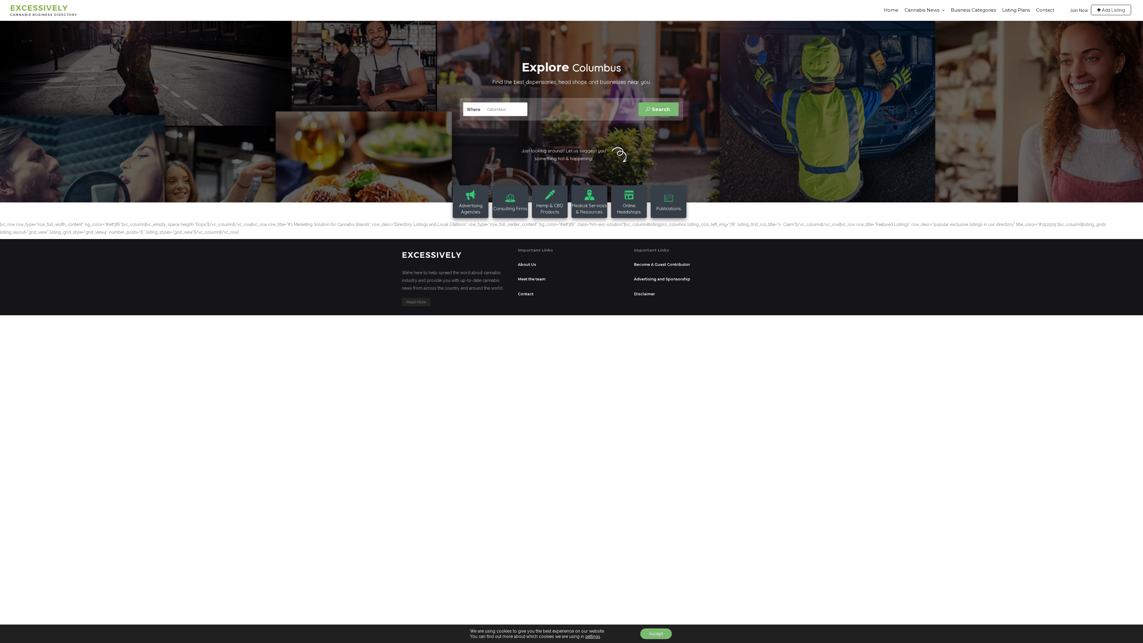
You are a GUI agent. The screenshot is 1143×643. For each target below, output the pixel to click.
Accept (656, 633)
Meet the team (531, 279)
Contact (1045, 10)
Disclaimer (644, 294)
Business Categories (973, 10)
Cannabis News (922, 10)
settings (592, 636)
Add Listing (1113, 10)
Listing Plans (1016, 10)
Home (891, 10)
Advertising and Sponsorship (662, 279)
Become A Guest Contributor (662, 264)
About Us (527, 264)
